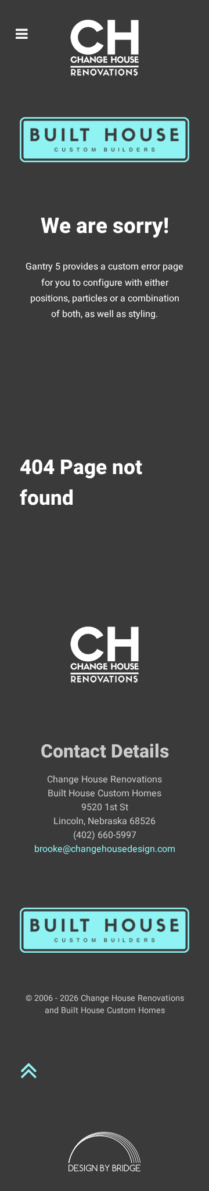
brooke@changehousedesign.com (104, 849)
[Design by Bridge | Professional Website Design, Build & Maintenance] (104, 1151)
